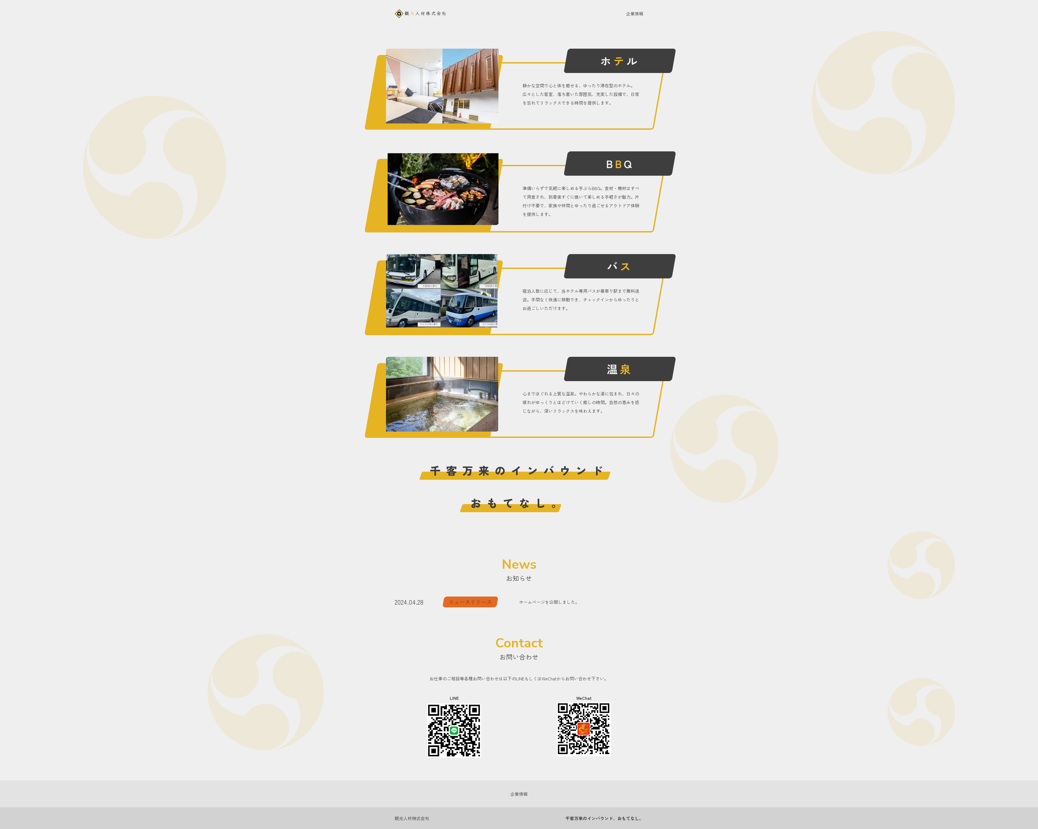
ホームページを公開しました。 (549, 602)
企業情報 (634, 13)
